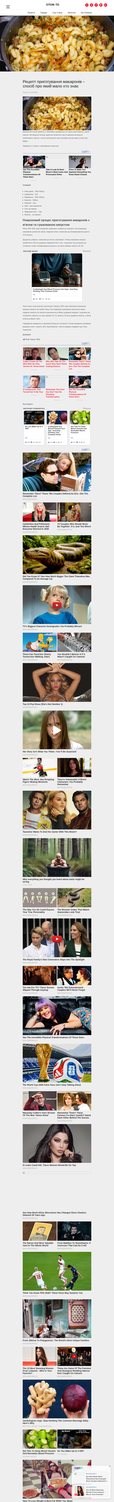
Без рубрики (86, 12)
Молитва (71, 12)
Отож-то (52, 4)
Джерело (27, 334)
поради (43, 12)
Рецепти (31, 12)
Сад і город (57, 12)
